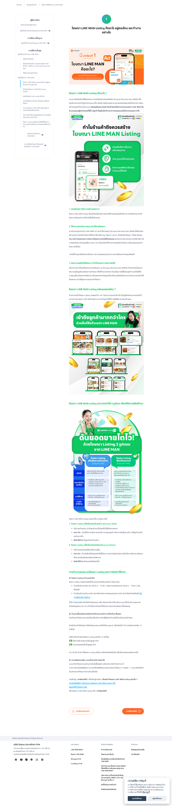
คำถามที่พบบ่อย (106, 749)
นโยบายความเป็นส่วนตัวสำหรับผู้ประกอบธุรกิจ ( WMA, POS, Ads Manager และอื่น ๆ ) (112, 777)
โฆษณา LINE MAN (77, 754)
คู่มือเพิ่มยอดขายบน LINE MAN (28, 54)
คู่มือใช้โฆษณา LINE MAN (26, 77)
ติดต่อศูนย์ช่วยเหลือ (137, 749)
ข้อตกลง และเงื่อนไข (107, 754)
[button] (35, 30)
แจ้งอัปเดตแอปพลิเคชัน (108, 789)
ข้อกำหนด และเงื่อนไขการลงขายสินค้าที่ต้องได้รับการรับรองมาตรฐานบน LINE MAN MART (113, 768)
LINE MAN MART (77, 749)
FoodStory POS (76, 763)
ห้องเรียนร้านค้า (32, 4)
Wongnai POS (76, 759)
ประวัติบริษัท (135, 754)
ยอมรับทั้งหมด (137, 798)
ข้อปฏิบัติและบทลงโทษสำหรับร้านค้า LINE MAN (113, 760)
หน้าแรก (19, 4)
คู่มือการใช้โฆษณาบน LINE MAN (52, 4)
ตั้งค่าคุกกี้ (146, 792)
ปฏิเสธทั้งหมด (157, 798)
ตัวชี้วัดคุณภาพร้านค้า (108, 784)
